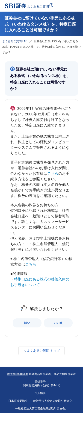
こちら (52, 173)
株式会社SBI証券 (17, 374)
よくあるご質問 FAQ (14, 41)
